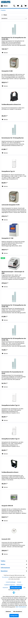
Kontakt (19, 582)
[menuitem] (4, 5)
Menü (5, 6)
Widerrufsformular (16, 587)
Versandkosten (5, 577)
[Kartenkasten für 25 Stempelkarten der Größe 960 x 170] (14, 29)
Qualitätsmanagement (9, 584)
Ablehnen (8, 611)
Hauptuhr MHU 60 (7, 505)
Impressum (5, 587)
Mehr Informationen (21, 607)
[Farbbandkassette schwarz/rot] (14, 96)
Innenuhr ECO (6, 539)
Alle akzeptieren (17, 611)
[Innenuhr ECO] (14, 531)
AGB (24, 587)
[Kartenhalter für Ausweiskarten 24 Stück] (14, 364)
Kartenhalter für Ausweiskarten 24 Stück (12, 372)
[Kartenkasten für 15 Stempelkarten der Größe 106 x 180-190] (14, 297)
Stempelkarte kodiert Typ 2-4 (10, 405)
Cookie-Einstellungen (11, 582)
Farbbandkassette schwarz (10, 472)
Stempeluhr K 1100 (7, 238)
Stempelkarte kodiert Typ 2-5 (10, 439)
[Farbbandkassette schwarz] (14, 464)
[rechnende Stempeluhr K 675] (14, 197)
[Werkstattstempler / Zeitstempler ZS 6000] (14, 263)
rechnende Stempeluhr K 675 (10, 205)
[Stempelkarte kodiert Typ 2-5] (14, 431)
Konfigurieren (14, 615)
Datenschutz (19, 584)
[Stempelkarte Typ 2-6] (14, 163)
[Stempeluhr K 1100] (14, 230)
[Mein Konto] (21, 5)
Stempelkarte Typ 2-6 (8, 171)
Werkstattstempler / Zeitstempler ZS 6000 (13, 272)
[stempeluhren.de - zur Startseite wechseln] (6, 2)
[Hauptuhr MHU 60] (14, 497)
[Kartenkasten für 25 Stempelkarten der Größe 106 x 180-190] (14, 330)
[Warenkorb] (25, 5)
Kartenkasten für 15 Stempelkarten (13, 138)
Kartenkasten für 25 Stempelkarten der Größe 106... (14, 339)
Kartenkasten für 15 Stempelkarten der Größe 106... (14, 305)
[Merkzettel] (17, 5)
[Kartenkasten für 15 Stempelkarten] (14, 130)
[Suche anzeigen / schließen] (14, 5)
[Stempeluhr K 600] (14, 63)
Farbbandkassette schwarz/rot (11, 104)
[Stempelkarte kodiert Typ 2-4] (14, 397)
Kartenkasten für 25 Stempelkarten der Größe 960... (14, 38)
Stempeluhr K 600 (7, 71)
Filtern (5, 15)
